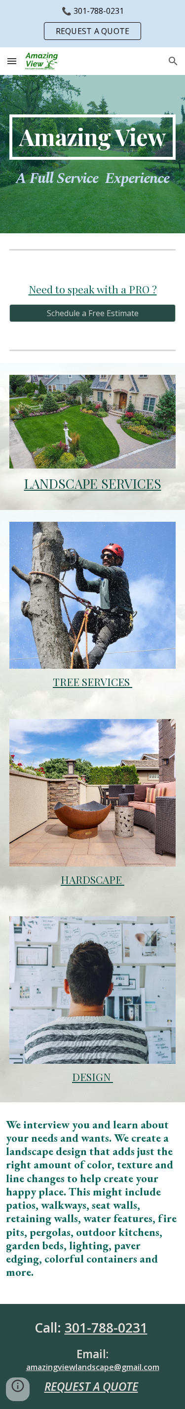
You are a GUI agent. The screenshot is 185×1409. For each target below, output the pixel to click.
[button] (12, 60)
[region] (92, 23)
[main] (92, 137)
